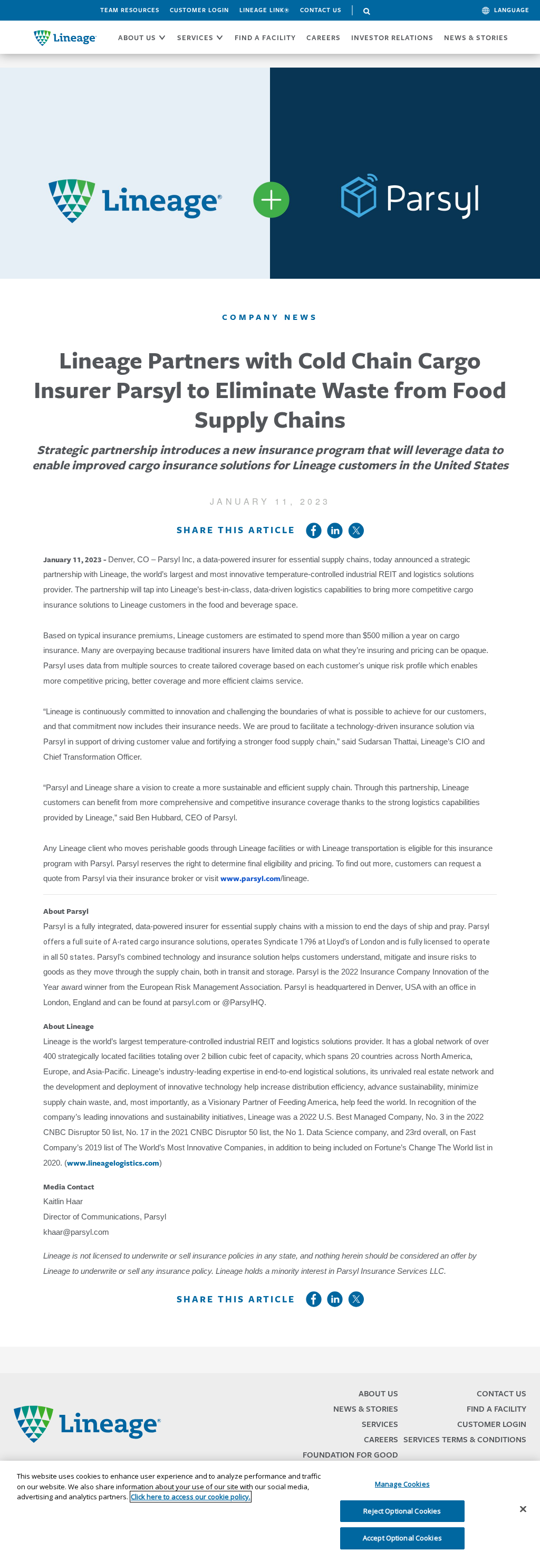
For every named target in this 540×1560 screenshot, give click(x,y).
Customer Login (199, 10)
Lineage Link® (264, 10)
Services (380, 1424)
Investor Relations (392, 37)
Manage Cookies (402, 1484)
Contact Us (320, 10)
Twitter (356, 530)
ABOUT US (137, 37)
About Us (378, 1393)
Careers (381, 1439)
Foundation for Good (350, 1454)
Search (367, 11)
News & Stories (476, 37)
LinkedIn (335, 530)
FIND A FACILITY (265, 37)
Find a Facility (496, 1408)
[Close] (523, 1509)
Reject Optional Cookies (402, 1511)
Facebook (314, 530)
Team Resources (129, 10)
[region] (270, 1510)
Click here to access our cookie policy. (190, 1496)
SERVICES (195, 37)
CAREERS (323, 37)
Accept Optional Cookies (402, 1538)
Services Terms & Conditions (464, 1439)
